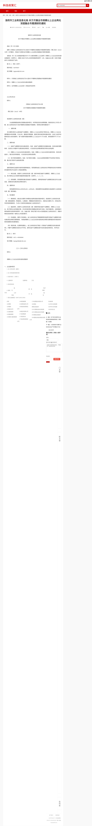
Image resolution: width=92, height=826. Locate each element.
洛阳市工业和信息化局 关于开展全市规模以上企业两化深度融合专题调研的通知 (33, 15)
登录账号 (54, 342)
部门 (24, 11)
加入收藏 (48, 27)
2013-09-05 (27, 27)
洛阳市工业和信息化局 (16, 27)
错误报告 (54, 27)
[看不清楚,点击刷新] (48, 362)
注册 (90, 1)
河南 (7, 15)
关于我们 (51, 815)
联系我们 (58, 815)
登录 (87, 1)
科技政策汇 (10, 5)
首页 (7, 11)
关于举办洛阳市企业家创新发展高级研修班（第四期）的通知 (53, 319)
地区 (16, 11)
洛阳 (13, 15)
